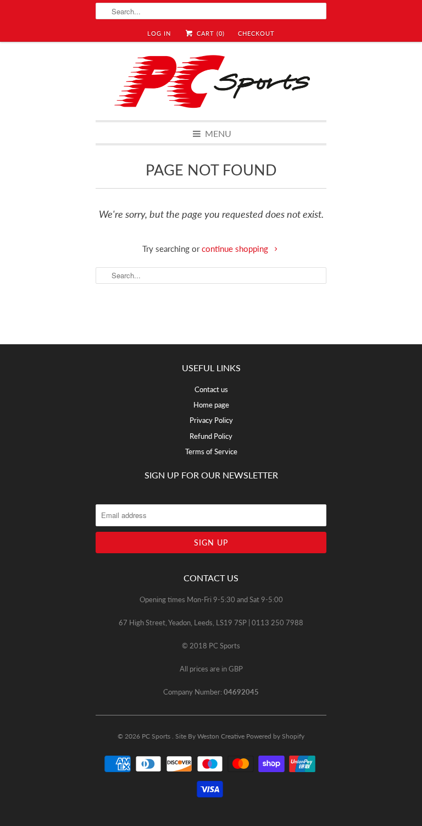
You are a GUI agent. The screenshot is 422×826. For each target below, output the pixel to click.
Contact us (211, 389)
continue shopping (236, 249)
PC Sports (157, 736)
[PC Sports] (211, 81)
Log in (159, 33)
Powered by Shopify (275, 736)
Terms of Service (211, 451)
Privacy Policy (211, 420)
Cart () (209, 33)
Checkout (256, 33)
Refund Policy (211, 436)
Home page (211, 404)
